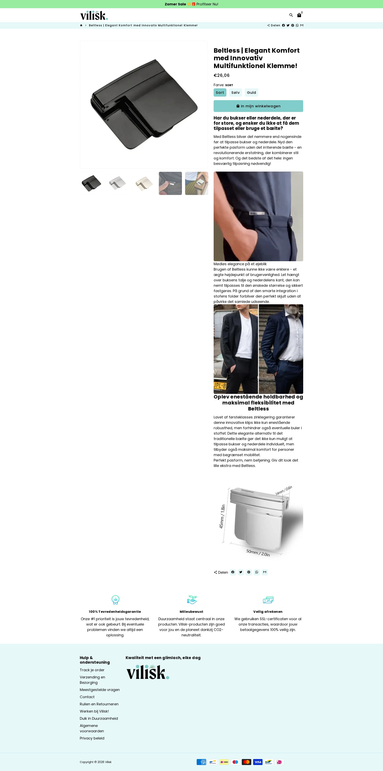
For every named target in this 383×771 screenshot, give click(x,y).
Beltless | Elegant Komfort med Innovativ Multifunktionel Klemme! (143, 25)
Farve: (223, 84)
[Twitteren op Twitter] (288, 25)
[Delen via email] (301, 25)
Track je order (92, 669)
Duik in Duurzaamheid (99, 718)
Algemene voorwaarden (92, 728)
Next (202, 105)
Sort (220, 92)
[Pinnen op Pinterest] (292, 25)
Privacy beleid (92, 738)
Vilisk (108, 762)
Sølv (235, 92)
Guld (251, 92)
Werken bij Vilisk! (94, 711)
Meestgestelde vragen (100, 689)
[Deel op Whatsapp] (297, 25)
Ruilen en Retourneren (99, 704)
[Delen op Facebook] (283, 25)
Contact (87, 696)
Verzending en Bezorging (92, 680)
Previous (85, 105)
